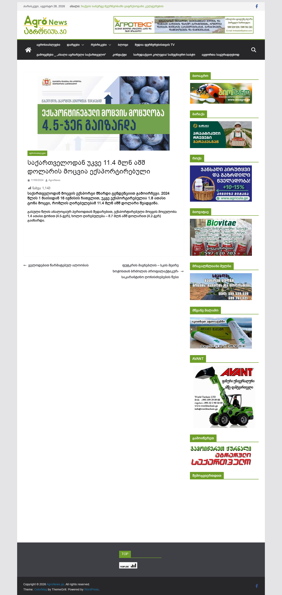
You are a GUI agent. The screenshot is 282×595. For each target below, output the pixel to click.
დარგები (73, 45)
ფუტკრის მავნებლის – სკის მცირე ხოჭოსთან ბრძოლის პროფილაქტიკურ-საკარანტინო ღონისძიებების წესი (146, 271)
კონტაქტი (120, 55)
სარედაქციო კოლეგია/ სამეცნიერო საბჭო (164, 55)
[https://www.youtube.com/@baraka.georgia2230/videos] (221, 124)
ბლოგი (123, 45)
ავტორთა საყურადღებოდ (220, 55)
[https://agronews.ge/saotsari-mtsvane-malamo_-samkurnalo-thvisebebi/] (221, 320)
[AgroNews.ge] (28, 50)
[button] (82, 45)
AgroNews (54, 180)
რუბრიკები (99, 45)
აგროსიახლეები (48, 45)
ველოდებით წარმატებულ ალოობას (58, 265)
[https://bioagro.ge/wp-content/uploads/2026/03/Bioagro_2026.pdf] (221, 86)
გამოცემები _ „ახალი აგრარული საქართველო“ (71, 55)
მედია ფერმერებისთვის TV (154, 45)
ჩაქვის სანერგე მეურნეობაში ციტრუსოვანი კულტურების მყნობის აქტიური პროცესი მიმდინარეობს (122, 8)
